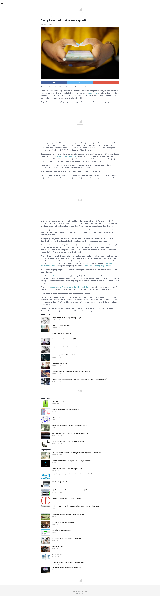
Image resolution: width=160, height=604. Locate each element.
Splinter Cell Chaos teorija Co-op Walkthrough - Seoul (69, 425)
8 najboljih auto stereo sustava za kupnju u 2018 (67, 469)
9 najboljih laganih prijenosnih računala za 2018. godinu (69, 562)
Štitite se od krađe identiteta (61, 326)
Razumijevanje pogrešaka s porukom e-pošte (66, 498)
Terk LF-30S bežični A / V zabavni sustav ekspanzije (68, 441)
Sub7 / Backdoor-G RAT (59, 363)
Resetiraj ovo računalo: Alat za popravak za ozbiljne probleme (71, 461)
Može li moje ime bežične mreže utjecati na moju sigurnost (71, 371)
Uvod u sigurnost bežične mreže (62, 334)
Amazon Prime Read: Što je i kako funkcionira (66, 538)
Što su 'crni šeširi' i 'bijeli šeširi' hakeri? (63, 355)
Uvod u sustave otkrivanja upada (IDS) (64, 339)
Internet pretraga (45, 16)
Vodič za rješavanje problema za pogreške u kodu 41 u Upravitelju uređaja (75, 506)
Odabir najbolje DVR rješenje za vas (63, 482)
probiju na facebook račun (60, 276)
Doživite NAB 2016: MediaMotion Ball (63, 522)
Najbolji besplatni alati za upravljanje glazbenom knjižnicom (71, 490)
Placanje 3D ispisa (57, 546)
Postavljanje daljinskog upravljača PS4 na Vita (66, 568)
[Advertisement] (80, 184)
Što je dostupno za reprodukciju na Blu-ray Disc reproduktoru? (72, 474)
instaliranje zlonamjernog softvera (98, 266)
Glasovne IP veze (57, 554)
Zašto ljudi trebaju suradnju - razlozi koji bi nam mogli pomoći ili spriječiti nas (76, 453)
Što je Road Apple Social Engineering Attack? (66, 347)
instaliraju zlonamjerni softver (64, 156)
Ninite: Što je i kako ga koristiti (61, 530)
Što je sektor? (56, 417)
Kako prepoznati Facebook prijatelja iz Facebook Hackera (70, 287)
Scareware (93, 93)
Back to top (80, 588)
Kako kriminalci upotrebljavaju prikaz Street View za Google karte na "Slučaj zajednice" (79, 379)
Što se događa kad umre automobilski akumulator (68, 514)
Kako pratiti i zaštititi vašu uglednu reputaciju (66, 318)
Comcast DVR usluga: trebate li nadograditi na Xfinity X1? (70, 433)
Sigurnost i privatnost (57, 16)
